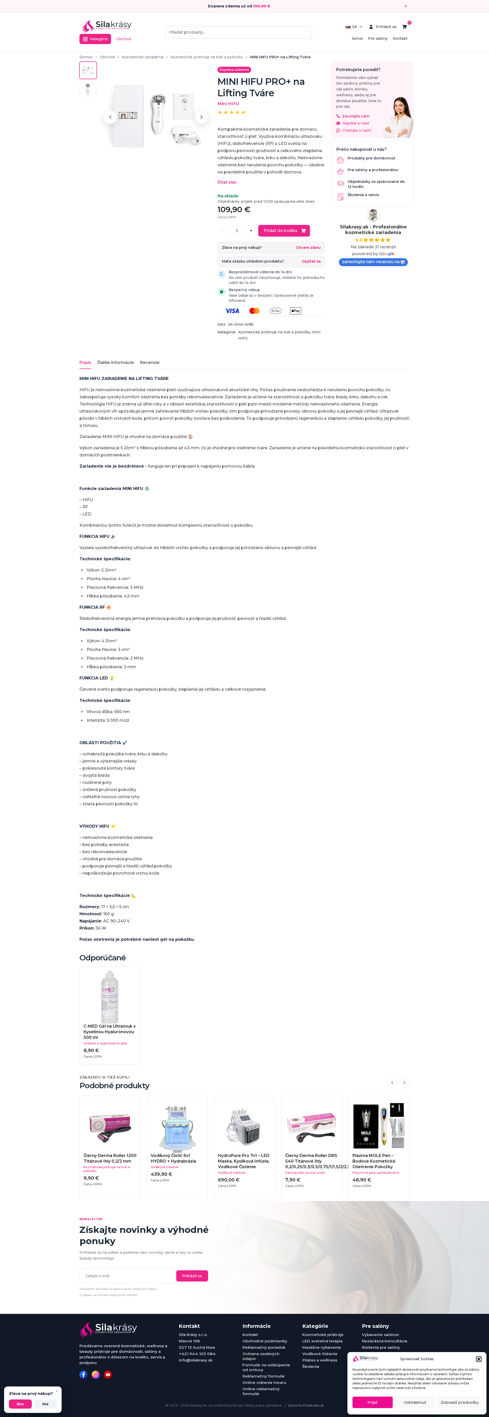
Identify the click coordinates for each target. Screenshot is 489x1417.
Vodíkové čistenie (319, 1353)
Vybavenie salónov (380, 1334)
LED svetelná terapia (322, 1341)
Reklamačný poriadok (264, 1347)
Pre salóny (378, 38)
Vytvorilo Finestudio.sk (306, 1405)
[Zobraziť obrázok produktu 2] (88, 89)
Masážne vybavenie (321, 1347)
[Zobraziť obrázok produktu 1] (88, 70)
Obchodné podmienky (264, 1341)
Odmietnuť (415, 1402)
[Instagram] (96, 1375)
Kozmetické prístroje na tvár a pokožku (207, 57)
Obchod (123, 39)
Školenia (310, 1366)
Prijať (372, 1402)
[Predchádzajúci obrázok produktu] (110, 117)
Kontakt (400, 38)
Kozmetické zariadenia (143, 57)
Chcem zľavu (308, 248)
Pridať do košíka (280, 230)
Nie (45, 1404)
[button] (478, 1359)
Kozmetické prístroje (323, 1334)
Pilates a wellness (319, 1360)
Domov (86, 57)
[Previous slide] (392, 1083)
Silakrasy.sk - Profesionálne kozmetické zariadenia (373, 229)
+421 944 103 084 (197, 1353)
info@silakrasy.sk (195, 1360)
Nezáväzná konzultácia (384, 1341)
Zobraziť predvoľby (460, 1402)
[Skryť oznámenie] (406, 6)
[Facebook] (83, 1375)
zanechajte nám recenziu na (371, 261)
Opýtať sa (311, 261)
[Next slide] (404, 1083)
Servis (357, 38)
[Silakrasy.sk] (106, 27)
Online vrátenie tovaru (264, 1382)
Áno (20, 1404)
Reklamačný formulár (263, 1376)
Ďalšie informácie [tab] (115, 362)
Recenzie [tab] (150, 362)
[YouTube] (108, 1375)
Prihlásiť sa (192, 1275)
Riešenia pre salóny (381, 1347)
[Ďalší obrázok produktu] (201, 117)
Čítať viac (227, 182)
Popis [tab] (85, 362)
